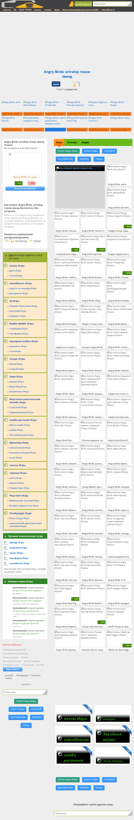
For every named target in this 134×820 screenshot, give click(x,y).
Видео (85, 142)
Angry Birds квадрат (119, 603)
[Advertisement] (12, 57)
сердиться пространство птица (119, 417)
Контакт (40, 664)
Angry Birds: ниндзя (118, 486)
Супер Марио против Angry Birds (93, 486)
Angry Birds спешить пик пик (67, 463)
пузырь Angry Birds (92, 347)
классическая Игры (20, 447)
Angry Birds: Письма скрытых (67, 230)
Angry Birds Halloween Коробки (67, 510)
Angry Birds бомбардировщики (119, 300)
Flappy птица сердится (119, 230)
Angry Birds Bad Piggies (67, 603)
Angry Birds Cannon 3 (93, 230)
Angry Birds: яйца (91, 300)
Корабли (36, 717)
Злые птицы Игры (19, 518)
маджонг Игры (17, 316)
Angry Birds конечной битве (93, 510)
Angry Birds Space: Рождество (67, 370)
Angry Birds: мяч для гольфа (67, 580)
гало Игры (15, 351)
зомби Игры (16, 430)
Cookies (25, 657)
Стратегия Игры (18, 407)
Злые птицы (17, 709)
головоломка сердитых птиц (67, 254)
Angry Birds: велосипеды (67, 486)
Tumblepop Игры (18, 328)
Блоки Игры (16, 364)
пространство (18, 717)
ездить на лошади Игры (23, 288)
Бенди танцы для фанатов (26, 610)
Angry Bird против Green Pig (93, 254)
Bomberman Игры (19, 391)
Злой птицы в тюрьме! (119, 626)
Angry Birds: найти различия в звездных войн (67, 277)
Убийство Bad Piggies (119, 649)
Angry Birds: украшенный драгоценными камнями (93, 393)
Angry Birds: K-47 (117, 580)
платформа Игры (18, 333)
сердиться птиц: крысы (119, 393)
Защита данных (11, 657)
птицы (26, 725)
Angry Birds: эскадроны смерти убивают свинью (119, 533)
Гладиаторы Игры (19, 488)
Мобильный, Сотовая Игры (24, 500)
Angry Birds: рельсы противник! (67, 556)
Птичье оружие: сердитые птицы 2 (93, 440)
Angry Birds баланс (92, 277)
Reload (79, 84)
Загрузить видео (31, 661)
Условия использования (15, 653)
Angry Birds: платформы (93, 556)
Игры (59, 142)
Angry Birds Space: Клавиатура (119, 324)
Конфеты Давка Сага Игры (24, 505)
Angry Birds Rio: (64, 440)
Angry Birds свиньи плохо (93, 533)
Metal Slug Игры (18, 386)
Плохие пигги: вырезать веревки (93, 649)
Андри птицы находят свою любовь (93, 324)
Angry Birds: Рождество (119, 277)
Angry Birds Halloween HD (67, 300)
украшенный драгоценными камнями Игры (25, 525)
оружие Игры (16, 483)
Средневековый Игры (21, 412)
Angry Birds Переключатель (67, 626)
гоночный (36, 709)
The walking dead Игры (21, 435)
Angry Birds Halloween (93, 603)
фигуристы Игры (18, 293)
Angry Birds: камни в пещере (119, 370)
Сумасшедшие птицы (119, 556)
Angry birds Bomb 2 (118, 440)
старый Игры (16, 368)
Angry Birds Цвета (117, 463)
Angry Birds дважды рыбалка (67, 649)
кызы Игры (15, 457)
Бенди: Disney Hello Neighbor (27, 590)
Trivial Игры (15, 275)
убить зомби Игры (19, 425)
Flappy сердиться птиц (119, 254)
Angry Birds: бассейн (67, 533)
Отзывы (72, 142)
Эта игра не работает (25, 188)
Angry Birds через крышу (119, 510)
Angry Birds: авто (117, 184)
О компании (28, 664)
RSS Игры (17, 680)
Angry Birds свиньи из (67, 417)
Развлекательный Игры (22, 452)
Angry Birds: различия (93, 463)
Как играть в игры (12, 661)
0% (19, 183)
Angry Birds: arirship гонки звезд (67, 74)
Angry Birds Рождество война (67, 324)
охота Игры (15, 478)
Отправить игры (11, 664)
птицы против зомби (93, 626)
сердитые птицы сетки (67, 347)
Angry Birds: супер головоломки (93, 417)
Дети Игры (15, 270)
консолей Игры (17, 311)
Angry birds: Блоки (92, 370)
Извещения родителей (14, 649)
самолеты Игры (18, 346)
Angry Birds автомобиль (119, 207)
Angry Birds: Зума (65, 393)
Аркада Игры (16, 381)
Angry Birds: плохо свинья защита (119, 347)
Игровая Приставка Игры (23, 306)
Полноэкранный (66, 84)
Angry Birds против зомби (93, 580)
